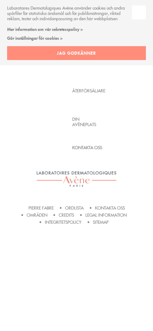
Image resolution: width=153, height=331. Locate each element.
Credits (66, 215)
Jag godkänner (76, 53)
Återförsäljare (87, 90)
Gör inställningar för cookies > (35, 38)
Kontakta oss (87, 147)
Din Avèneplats (84, 121)
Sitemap (101, 222)
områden (37, 215)
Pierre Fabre (41, 208)
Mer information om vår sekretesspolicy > (45, 29)
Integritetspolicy (63, 222)
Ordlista (74, 208)
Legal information (106, 215)
